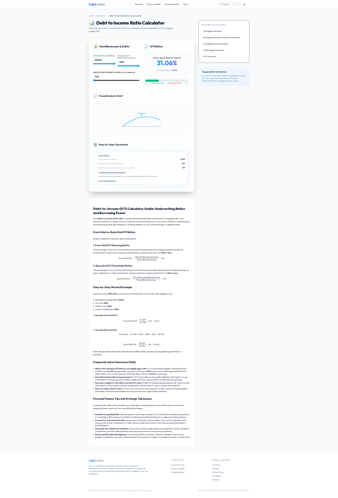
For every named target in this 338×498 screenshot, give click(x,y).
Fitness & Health (153, 4)
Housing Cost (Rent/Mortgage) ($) (126, 57)
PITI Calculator (210, 56)
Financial (138, 4)
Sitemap (215, 479)
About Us (216, 465)
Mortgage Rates (172, 4)
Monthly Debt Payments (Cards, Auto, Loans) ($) (114, 72)
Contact (215, 468)
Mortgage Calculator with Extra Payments (221, 37)
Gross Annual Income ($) (104, 56)
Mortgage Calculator (212, 31)
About (185, 4)
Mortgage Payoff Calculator (215, 44)
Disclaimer (216, 476)
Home (91, 16)
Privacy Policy (218, 472)
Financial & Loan (178, 465)
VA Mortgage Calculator (214, 50)
